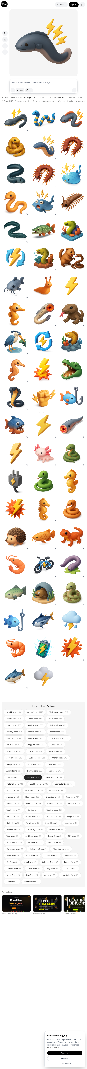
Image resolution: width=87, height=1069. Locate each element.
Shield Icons (51, 823)
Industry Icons (35, 829)
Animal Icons (35, 712)
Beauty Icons (34, 771)
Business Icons (37, 758)
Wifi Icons (70, 855)
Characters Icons (59, 738)
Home (34, 706)
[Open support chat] (82, 4)
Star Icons (12, 797)
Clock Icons (54, 764)
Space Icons (13, 777)
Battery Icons (71, 862)
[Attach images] (13, 90)
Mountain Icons (61, 849)
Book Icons (13, 803)
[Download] (5, 39)
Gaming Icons (54, 810)
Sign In (73, 4)
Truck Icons (12, 855)
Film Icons (12, 816)
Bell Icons (34, 810)
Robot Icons (57, 731)
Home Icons (35, 718)
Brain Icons (32, 855)
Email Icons (34, 868)
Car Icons (56, 745)
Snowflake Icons (70, 875)
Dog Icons (32, 875)
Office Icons (56, 790)
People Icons (13, 718)
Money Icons (35, 731)
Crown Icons (51, 855)
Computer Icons (63, 784)
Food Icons (13, 712)
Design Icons (13, 764)
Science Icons (14, 738)
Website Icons (13, 829)
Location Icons (14, 842)
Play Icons (52, 868)
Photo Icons (54, 816)
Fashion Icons (14, 751)
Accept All (65, 1053)
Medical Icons (35, 725)
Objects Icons (31, 881)
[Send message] (74, 90)
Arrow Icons (13, 771)
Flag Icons (73, 816)
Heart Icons (32, 797)
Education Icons (34, 790)
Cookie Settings (65, 1063)
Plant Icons (34, 764)
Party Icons (35, 751)
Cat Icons (49, 875)
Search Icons (32, 816)
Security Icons (14, 758)
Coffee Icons (35, 842)
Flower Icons (56, 829)
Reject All (64, 1058)
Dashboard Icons (39, 784)
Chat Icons (54, 771)
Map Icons (30, 862)
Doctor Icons (54, 836)
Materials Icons (14, 784)
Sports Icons (13, 725)
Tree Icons (12, 836)
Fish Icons (51, 706)
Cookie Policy (52, 1047)
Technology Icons (59, 712)
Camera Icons (13, 868)
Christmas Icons (14, 849)
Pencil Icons (32, 823)
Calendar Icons (50, 862)
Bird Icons (12, 790)
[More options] (5, 52)
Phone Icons (54, 803)
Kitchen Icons (59, 758)
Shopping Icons (35, 745)
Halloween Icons (38, 849)
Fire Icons (74, 803)
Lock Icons (71, 823)
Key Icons (11, 862)
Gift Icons (73, 836)
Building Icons (57, 725)
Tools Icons (55, 718)
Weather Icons (54, 777)
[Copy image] (5, 33)
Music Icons (55, 751)
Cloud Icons (54, 842)
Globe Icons (12, 823)
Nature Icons (35, 738)
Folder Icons (13, 875)
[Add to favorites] (5, 46)
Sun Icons (12, 881)
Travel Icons (13, 745)
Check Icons (53, 797)
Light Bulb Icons (33, 836)
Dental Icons (33, 803)
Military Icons (14, 731)
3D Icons (61, 97)
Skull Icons (70, 868)
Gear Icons (72, 797)
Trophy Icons (13, 810)
